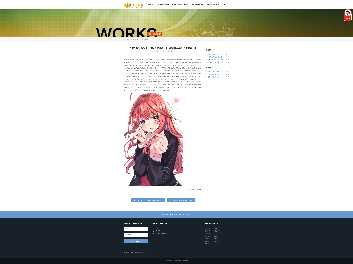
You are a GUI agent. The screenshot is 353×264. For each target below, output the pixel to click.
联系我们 (224, 4)
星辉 (138, 252)
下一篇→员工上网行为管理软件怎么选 (181, 200)
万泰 (133, 252)
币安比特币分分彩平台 (212, 77)
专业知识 (216, 241)
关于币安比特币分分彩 (162, 4)
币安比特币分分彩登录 (212, 72)
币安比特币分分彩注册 (212, 74)
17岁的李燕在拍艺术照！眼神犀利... (215, 59)
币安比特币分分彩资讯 (212, 4)
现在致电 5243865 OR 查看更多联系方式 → (176, 214)
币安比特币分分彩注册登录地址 (207, 236)
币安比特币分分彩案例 (197, 4)
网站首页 (151, 4)
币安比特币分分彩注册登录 (180, 4)
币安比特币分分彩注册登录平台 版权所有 (176, 261)
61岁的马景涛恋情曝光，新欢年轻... (215, 54)
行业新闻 (216, 236)
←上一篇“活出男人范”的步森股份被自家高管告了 (148, 200)
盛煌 (141, 252)
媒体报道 (216, 238)
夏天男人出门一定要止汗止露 (214, 62)
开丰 (131, 252)
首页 (125, 39)
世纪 (136, 252)
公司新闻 (216, 233)
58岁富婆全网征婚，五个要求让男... (215, 57)
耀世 (143, 252)
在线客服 (348, 18)
